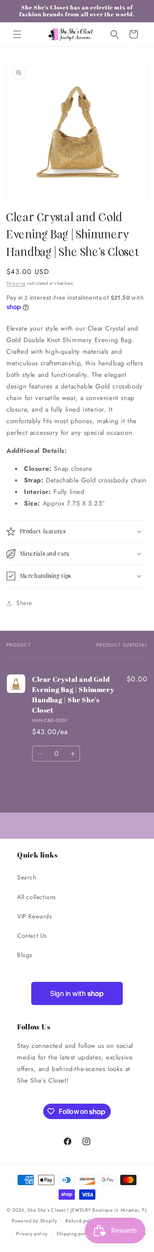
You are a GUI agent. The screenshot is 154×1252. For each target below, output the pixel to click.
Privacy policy (32, 1233)
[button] (17, 34)
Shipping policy (74, 1233)
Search (26, 877)
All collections (36, 897)
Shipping (16, 283)
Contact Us (32, 935)
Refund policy (81, 1220)
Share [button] (24, 603)
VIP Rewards (34, 916)
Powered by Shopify (34, 1220)
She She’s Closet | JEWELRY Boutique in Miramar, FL (87, 1210)
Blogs (25, 955)
